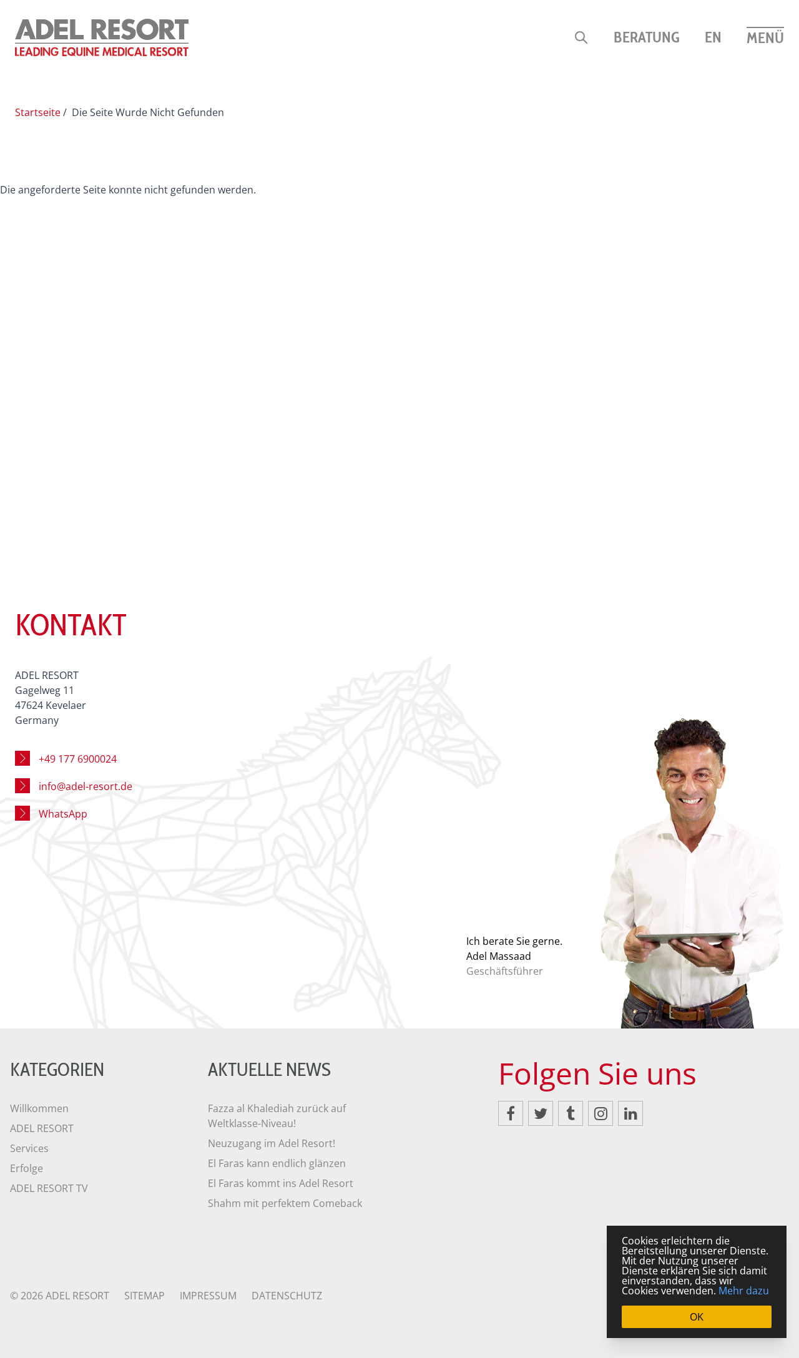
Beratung (647, 37)
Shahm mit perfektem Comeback (285, 1203)
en (713, 37)
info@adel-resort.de (85, 786)
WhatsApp (63, 814)
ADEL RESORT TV (49, 1188)
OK (696, 1317)
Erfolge (26, 1168)
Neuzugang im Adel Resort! (271, 1143)
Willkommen (39, 1108)
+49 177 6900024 (78, 759)
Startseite (38, 112)
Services (29, 1148)
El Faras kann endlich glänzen (277, 1163)
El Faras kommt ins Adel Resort (280, 1183)
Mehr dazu (743, 1290)
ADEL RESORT (42, 1128)
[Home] (102, 37)
